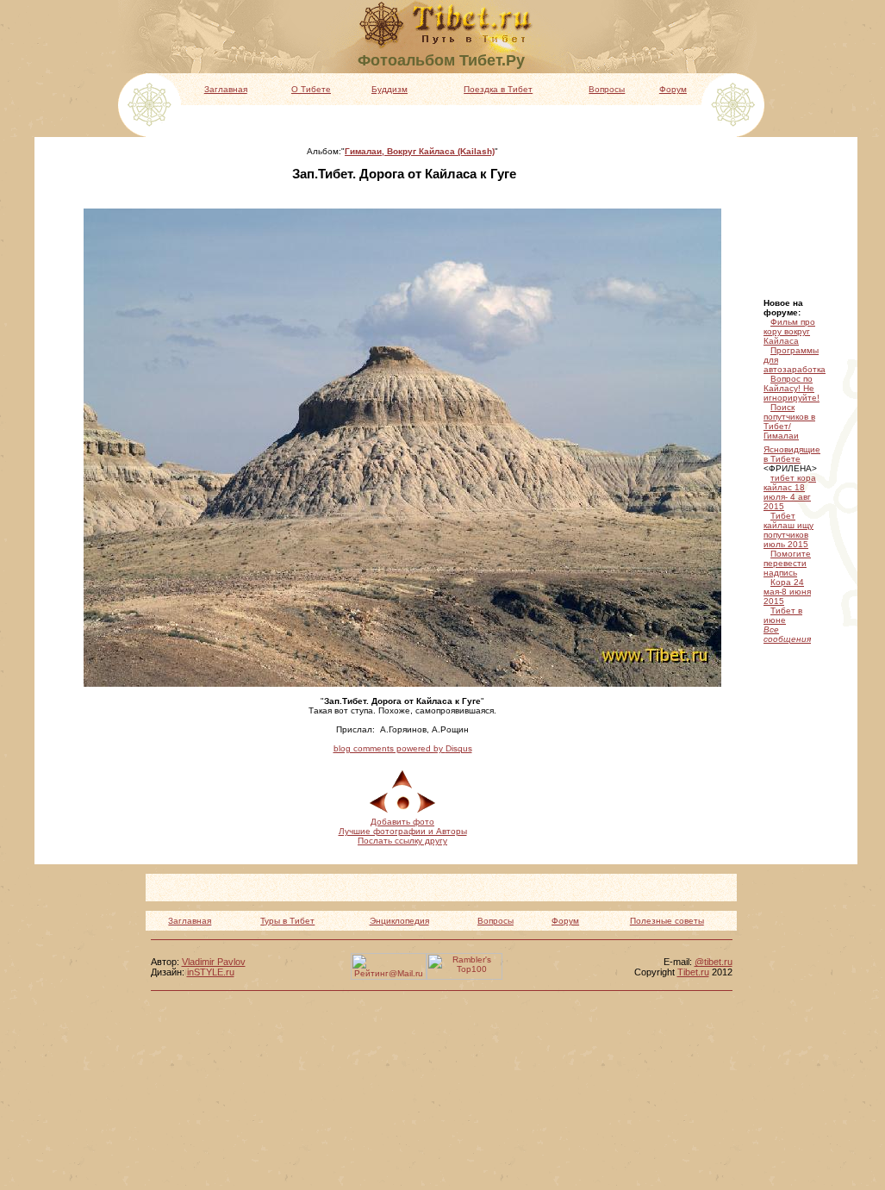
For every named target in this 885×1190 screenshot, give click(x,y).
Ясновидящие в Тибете (791, 454)
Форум (673, 89)
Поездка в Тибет (498, 89)
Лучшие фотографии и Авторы (403, 831)
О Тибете (311, 89)
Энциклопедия (399, 920)
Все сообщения (787, 634)
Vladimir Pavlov (214, 961)
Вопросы (607, 89)
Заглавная (225, 89)
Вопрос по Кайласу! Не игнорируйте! (791, 388)
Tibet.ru (693, 972)
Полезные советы (667, 920)
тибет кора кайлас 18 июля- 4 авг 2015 (789, 492)
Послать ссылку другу (402, 840)
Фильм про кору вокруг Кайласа (789, 331)
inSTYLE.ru (210, 972)
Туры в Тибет (287, 920)
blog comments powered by (402, 748)
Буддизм (389, 89)
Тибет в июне (782, 615)
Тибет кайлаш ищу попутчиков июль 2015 (788, 530)
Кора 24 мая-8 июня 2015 (787, 591)
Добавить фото (402, 821)
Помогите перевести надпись (787, 563)
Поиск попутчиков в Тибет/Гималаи (789, 421)
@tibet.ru (713, 961)
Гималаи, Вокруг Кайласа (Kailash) (420, 151)
